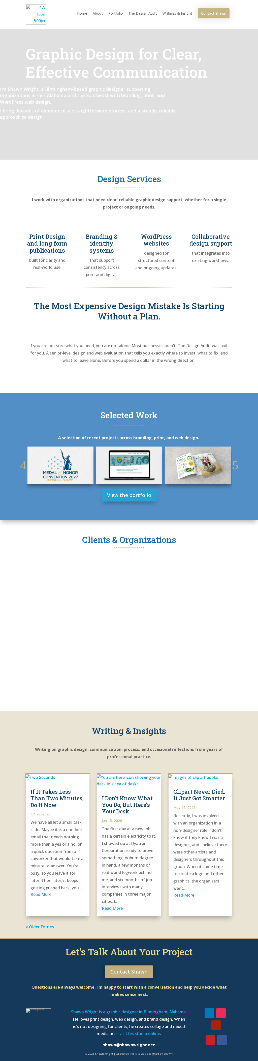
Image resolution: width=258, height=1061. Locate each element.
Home (82, 13)
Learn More (129, 377)
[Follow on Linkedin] (209, 1013)
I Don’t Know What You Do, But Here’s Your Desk (127, 804)
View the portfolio (129, 495)
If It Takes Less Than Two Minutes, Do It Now (57, 798)
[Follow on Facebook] (222, 1040)
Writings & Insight (177, 13)
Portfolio (115, 13)
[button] (23, 465)
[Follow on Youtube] (216, 1025)
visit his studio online (139, 1033)
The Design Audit (142, 13)
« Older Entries (40, 927)
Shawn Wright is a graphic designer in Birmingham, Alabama (128, 1012)
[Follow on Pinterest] (210, 1040)
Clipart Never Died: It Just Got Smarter (199, 795)
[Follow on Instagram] (221, 1013)
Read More (40, 894)
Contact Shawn (213, 13)
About (98, 13)
